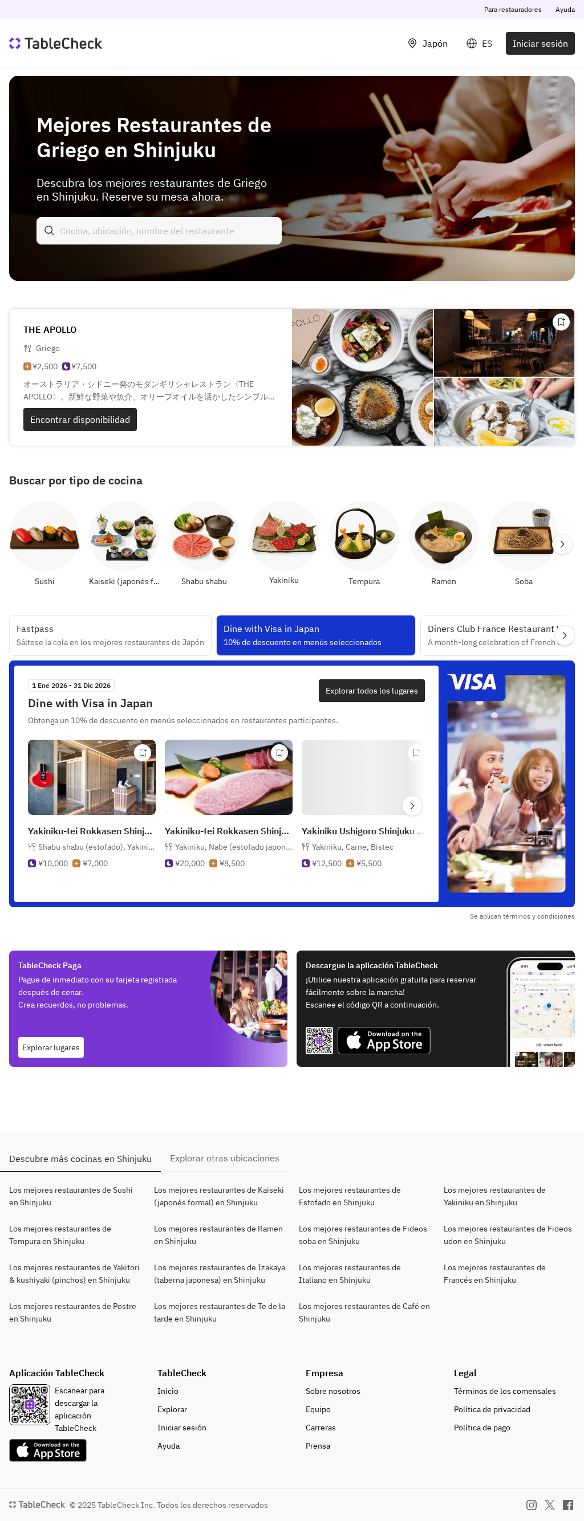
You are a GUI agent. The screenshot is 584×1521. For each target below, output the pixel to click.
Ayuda (565, 9)
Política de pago (482, 1427)
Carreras (321, 1427)
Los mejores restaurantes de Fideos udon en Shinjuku (508, 1235)
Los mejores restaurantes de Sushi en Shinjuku (71, 1196)
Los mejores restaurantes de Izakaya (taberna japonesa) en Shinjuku (219, 1273)
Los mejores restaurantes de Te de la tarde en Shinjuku (219, 1312)
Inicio (168, 1391)
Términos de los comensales (505, 1391)
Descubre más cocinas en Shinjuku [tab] (80, 1158)
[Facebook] (568, 1505)
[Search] (49, 231)
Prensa (318, 1446)
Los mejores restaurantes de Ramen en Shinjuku (218, 1235)
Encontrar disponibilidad (80, 419)
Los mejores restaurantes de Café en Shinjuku (364, 1312)
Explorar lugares (51, 1047)
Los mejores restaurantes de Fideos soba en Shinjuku (363, 1235)
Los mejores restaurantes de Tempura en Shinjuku (60, 1235)
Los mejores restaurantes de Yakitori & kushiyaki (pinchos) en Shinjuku (74, 1273)
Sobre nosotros (333, 1391)
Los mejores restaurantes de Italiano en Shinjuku (350, 1273)
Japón (435, 43)
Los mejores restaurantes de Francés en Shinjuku (495, 1273)
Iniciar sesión (540, 43)
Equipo (318, 1409)
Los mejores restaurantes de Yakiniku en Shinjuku (495, 1196)
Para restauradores (513, 9)
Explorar (172, 1409)
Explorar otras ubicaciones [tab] (224, 1158)
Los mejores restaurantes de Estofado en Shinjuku (350, 1196)
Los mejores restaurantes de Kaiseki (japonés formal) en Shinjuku (219, 1196)
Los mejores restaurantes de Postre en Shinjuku (72, 1312)
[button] (93, 858)
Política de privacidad (492, 1409)
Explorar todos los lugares (372, 691)
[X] (550, 1505)
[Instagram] (531, 1505)
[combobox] (159, 230)
